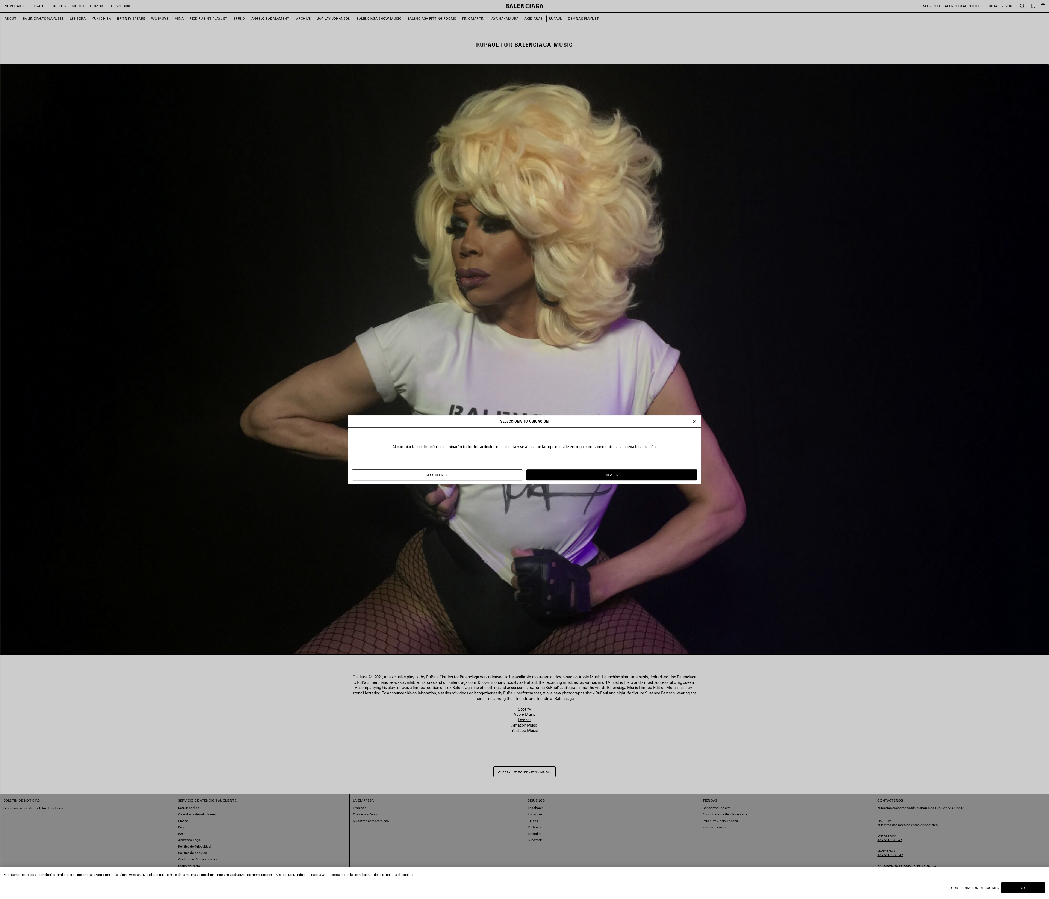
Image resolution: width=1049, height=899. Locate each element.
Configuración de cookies (975, 888)
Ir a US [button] (612, 475)
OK (1023, 888)
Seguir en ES (437, 475)
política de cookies (400, 875)
